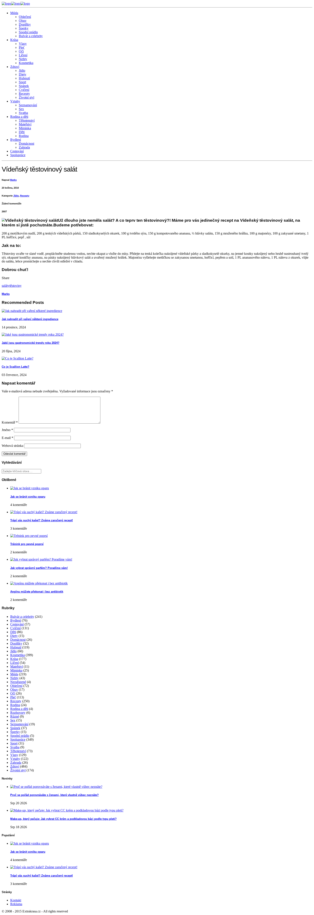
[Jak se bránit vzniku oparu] (29, 488)
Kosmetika (26, 63)
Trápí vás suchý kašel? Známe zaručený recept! (41, 520)
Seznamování (28, 105)
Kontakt (15, 900)
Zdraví (14, 66)
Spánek (24, 86)
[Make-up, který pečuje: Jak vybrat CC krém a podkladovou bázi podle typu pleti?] (66, 810)
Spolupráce (17, 155)
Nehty (23, 59)
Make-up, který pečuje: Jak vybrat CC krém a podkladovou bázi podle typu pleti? (63, 818)
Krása (14, 40)
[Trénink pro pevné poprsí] (29, 536)
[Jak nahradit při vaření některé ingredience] (32, 311)
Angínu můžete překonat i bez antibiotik (36, 591)
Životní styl (26, 97)
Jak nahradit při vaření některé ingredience (30, 319)
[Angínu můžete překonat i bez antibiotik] (39, 583)
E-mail (7, 438)
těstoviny (15, 285)
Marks (13, 180)
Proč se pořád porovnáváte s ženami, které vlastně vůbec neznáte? (54, 795)
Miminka (25, 128)
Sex (21, 109)
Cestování (17, 151)
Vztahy (15, 101)
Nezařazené (18, 682)
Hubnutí (24, 78)
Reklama (16, 904)
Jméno (7, 430)
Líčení (23, 55)
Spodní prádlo (28, 32)
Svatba (23, 113)
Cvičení (24, 90)
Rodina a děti (19, 116)
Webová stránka (12, 445)
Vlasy (23, 43)
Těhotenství (27, 120)
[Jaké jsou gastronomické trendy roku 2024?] (33, 334)
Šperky (23, 28)
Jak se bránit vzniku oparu (27, 496)
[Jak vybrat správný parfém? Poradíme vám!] (41, 559)
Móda (14, 13)
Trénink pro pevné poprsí (27, 544)
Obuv (22, 20)
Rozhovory (17, 712)
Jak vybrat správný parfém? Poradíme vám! (39, 568)
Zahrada (24, 147)
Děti (22, 132)
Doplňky (25, 24)
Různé (14, 716)
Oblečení (25, 17)
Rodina (24, 136)
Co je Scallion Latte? (15, 366)
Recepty (24, 93)
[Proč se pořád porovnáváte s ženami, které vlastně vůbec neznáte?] (56, 786)
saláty (5, 285)
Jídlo (22, 70)
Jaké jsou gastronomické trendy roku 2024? (30, 342)
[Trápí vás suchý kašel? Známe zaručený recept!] (43, 512)
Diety (22, 74)
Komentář (10, 422)
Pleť (22, 47)
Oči (21, 51)
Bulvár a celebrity (31, 36)
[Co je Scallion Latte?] (17, 358)
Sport (22, 82)
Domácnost (26, 143)
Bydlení (15, 139)
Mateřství (25, 124)
